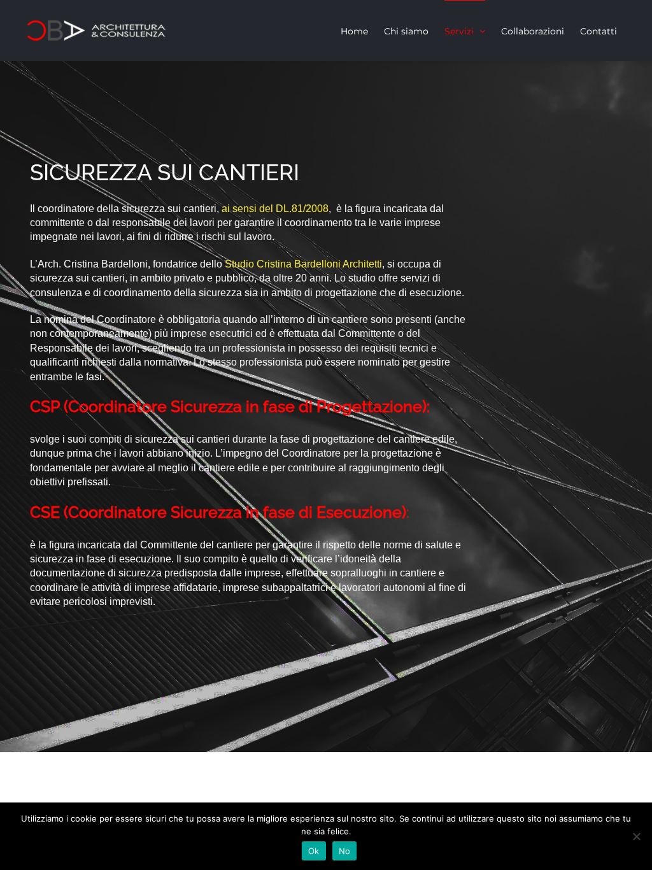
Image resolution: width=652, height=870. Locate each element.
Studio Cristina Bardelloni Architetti (303, 264)
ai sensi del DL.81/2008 (275, 208)
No (345, 851)
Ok (314, 851)
